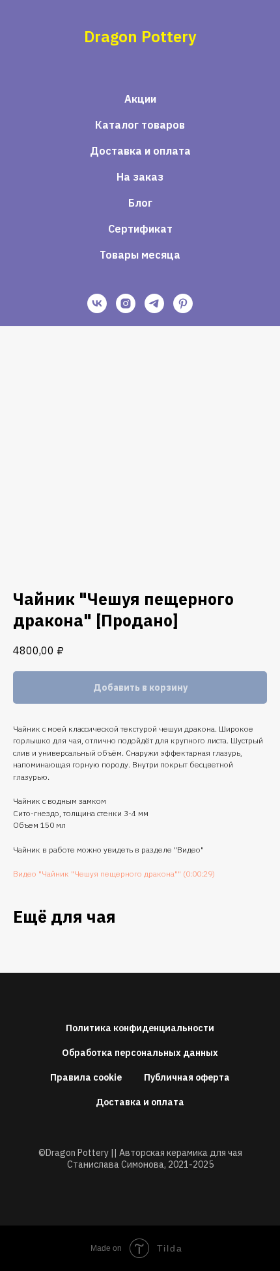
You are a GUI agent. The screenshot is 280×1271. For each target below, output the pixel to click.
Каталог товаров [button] (140, 124)
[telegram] (154, 303)
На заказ (140, 176)
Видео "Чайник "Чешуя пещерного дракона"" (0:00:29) (114, 874)
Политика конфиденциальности (140, 1028)
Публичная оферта (187, 1077)
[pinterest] (183, 303)
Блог (140, 202)
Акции (140, 98)
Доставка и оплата (140, 150)
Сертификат (140, 228)
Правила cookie (86, 1077)
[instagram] (125, 303)
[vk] (97, 303)
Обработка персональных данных (140, 1053)
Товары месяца (140, 254)
